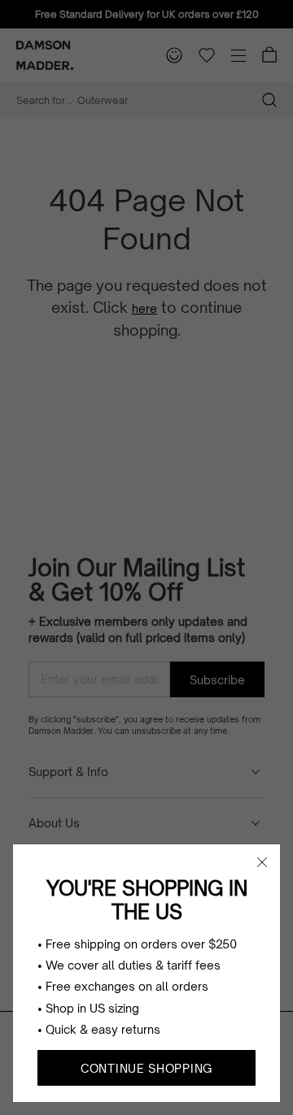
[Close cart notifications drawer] (262, 862)
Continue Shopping (146, 1068)
